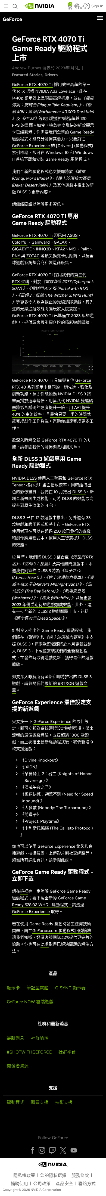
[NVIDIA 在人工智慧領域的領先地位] (40, 6)
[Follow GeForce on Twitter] (63, 1150)
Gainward (41, 242)
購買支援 (39, 1102)
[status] (70, 7)
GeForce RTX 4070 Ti (32, 84)
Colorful (19, 242)
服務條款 (80, 1175)
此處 (44, 944)
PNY (16, 255)
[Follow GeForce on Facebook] (32, 1150)
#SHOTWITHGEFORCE (29, 1052)
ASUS (72, 235)
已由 (62, 235)
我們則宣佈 (26, 570)
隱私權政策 (24, 1175)
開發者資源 (18, 1065)
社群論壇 (39, 1038)
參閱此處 (61, 859)
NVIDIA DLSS (24, 478)
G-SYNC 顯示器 (70, 987)
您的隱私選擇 (53, 1175)
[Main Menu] (6, 6)
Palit (84, 248)
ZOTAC (32, 255)
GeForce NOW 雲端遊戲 (30, 1001)
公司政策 (42, 1183)
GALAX (60, 242)
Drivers (51, 74)
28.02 (32, 904)
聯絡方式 (87, 1183)
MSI (72, 248)
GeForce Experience (31, 145)
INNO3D (43, 248)
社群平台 (67, 1052)
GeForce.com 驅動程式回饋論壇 (61, 930)
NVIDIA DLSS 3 (72, 393)
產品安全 (64, 1183)
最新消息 (15, 1038)
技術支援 (64, 1102)
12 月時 (18, 557)
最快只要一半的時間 (68, 414)
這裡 (24, 891)
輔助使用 (19, 1183)
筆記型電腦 (37, 987)
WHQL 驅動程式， (54, 904)
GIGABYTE (22, 248)
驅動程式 (15, 1102)
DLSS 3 (79, 491)
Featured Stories (27, 74)
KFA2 (60, 248)
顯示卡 (13, 987)
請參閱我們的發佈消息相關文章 (48, 446)
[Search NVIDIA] (16, 5)
